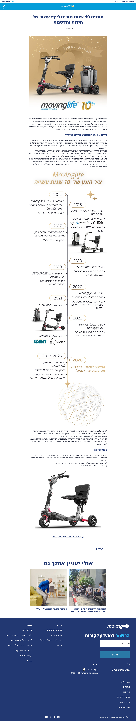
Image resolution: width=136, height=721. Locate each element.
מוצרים (59, 625)
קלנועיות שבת (56, 635)
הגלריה (29, 660)
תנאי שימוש (125, 702)
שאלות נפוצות (124, 707)
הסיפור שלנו (27, 630)
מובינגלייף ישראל (110, 717)
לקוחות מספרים (25, 655)
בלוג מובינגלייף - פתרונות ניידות (19, 635)
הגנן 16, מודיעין (92, 669)
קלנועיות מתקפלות (54, 630)
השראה (29, 625)
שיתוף (98, 548)
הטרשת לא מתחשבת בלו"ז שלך (51, 608)
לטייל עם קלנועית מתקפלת (21, 640)
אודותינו (126, 687)
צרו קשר (126, 692)
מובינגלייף (125, 682)
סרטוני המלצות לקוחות (23, 650)
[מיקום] (4, 6)
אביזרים (59, 645)
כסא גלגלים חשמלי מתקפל (51, 640)
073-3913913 (121, 670)
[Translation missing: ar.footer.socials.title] (58, 717)
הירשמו (115, 654)
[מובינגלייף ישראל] (68, 6)
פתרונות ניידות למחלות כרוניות (19, 645)
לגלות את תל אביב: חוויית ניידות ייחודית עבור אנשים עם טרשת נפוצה (88, 610)
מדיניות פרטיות (123, 697)
